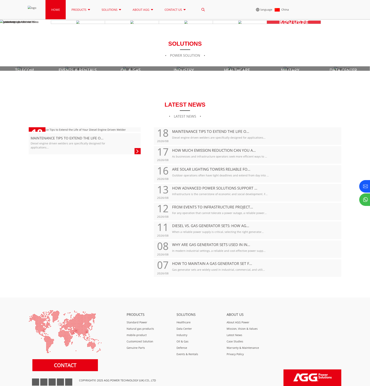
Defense (182, 348)
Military (290, 70)
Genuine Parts (136, 348)
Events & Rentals (78, 70)
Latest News (234, 335)
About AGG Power (238, 322)
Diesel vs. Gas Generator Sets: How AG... (210, 225)
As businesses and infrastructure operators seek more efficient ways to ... (219, 156)
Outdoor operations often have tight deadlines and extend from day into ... (220, 175)
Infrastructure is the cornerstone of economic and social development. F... (220, 194)
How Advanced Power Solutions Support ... (214, 188)
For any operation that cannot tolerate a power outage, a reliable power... (219, 213)
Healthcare (237, 70)
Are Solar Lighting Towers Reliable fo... (211, 169)
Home (55, 10)
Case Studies (235, 341)
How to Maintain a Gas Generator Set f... (212, 263)
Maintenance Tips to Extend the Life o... (67, 138)
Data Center (343, 70)
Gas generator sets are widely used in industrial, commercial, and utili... (218, 269)
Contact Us (173, 10)
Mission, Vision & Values (242, 328)
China (284, 9)
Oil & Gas (131, 70)
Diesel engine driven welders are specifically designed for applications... (219, 137)
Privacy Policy (235, 354)
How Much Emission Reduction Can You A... (214, 150)
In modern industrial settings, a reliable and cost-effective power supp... (219, 251)
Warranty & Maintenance (243, 348)
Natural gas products (140, 328)
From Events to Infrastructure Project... (212, 207)
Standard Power (137, 322)
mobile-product (137, 335)
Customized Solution (140, 341)
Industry (184, 70)
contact (65, 365)
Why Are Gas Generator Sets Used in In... (211, 244)
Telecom (24, 70)
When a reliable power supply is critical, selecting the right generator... (218, 232)
